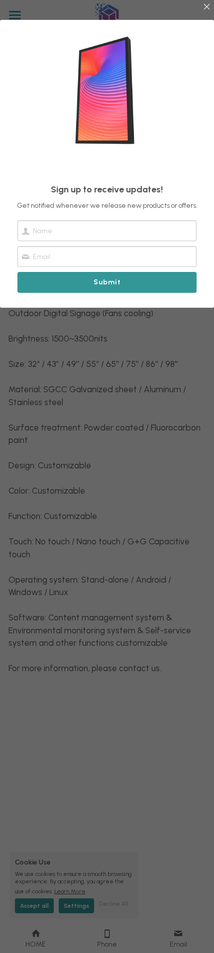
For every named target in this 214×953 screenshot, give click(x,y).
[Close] (206, 7)
